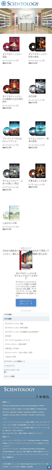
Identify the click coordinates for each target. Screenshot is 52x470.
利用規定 (23, 466)
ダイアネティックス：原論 (13, 55)
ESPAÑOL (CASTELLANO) (11, 415)
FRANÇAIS (6, 409)
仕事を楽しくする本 (38, 180)
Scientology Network (34, 440)
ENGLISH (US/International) (11, 405)
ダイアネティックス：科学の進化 (39, 55)
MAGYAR (13, 412)
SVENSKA (27, 412)
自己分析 (33, 96)
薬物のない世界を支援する (35, 451)
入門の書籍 (8, 314)
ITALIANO (32, 415)
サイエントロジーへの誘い (11, 371)
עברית (13, 409)
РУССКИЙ (25, 409)
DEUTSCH (6, 412)
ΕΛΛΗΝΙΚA (24, 415)
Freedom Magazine (8, 451)
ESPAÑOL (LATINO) (37, 412)
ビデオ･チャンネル (41, 422)
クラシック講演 (9, 376)
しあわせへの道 (10, 222)
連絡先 (25, 433)
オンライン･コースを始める (34, 443)
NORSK (20, 412)
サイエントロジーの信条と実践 (23, 422)
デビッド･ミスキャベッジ (17, 443)
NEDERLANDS (41, 409)
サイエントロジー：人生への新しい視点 (13, 182)
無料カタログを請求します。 (26, 302)
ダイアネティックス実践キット (14, 361)
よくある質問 (25, 427)
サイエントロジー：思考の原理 (39, 140)
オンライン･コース (41, 427)
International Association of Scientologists (32, 449)
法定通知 (30, 466)
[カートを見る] (49, 467)
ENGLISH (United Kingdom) (29, 405)
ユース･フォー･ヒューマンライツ (35, 454)
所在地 (31, 433)
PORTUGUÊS (40, 415)
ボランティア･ (11, 427)
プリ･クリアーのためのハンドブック (12, 140)
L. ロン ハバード (8, 422)
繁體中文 (33, 409)
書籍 (32, 427)
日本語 (19, 409)
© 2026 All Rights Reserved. (20, 464)
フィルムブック (9, 366)
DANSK (41, 405)
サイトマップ (38, 433)
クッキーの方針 (14, 466)
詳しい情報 (18, 433)
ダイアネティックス (20, 440)
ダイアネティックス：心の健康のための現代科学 (13, 99)
